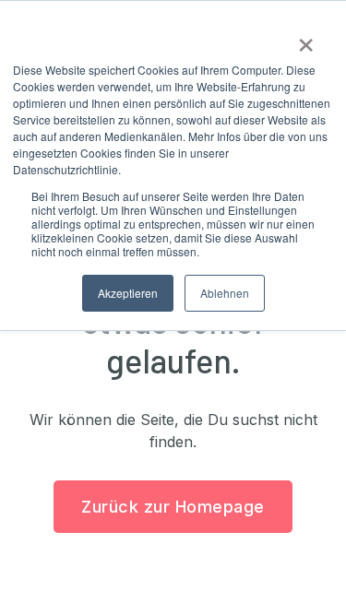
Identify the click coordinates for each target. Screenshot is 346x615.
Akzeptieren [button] (128, 293)
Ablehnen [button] (224, 293)
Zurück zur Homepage (173, 506)
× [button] (305, 39)
